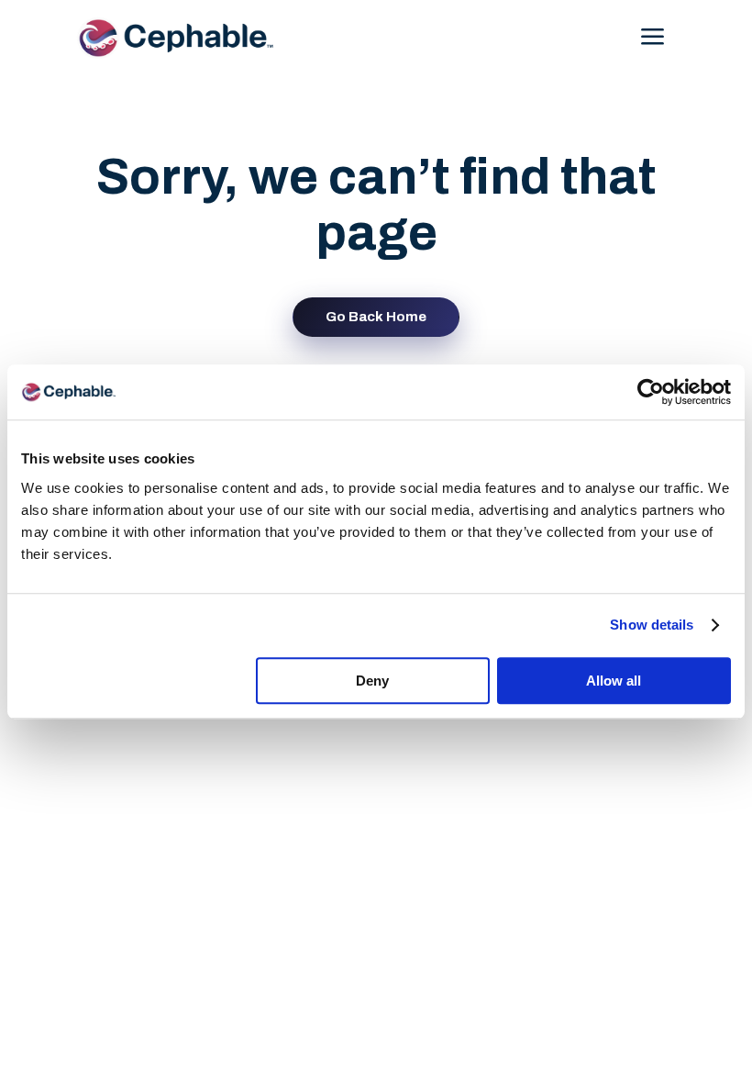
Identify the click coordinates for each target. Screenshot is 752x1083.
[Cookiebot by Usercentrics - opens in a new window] (650, 392)
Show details (651, 624)
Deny (372, 680)
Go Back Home (376, 316)
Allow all (613, 680)
